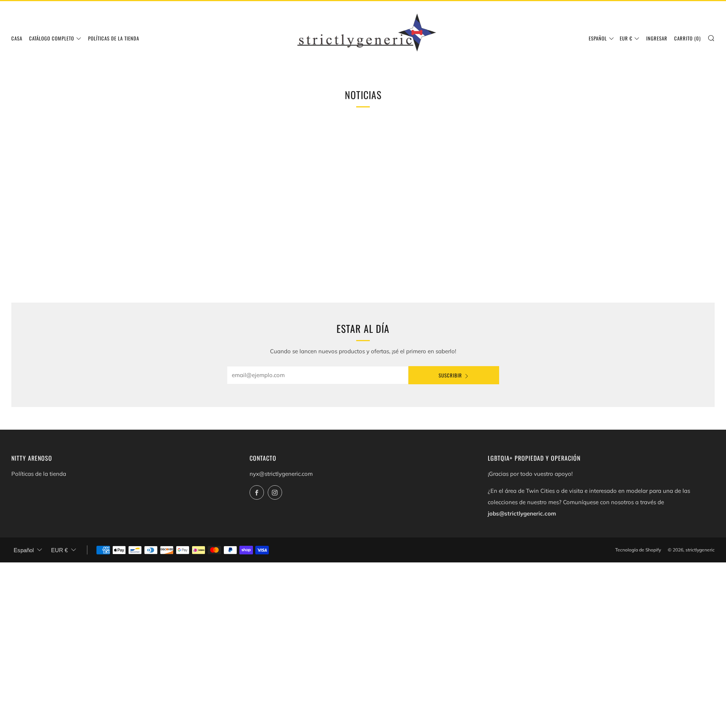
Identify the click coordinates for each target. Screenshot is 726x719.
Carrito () (687, 38)
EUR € (626, 38)
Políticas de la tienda (113, 38)
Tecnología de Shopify (638, 550)
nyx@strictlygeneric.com (281, 473)
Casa (16, 38)
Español (598, 38)
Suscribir (450, 375)
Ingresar (656, 38)
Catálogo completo (51, 38)
